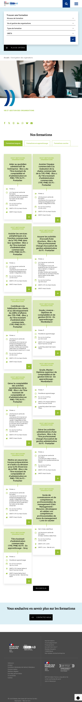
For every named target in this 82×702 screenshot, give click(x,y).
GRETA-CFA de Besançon (15, 69)
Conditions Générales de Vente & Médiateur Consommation (21, 668)
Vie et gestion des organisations (17, 48)
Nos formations (49, 641)
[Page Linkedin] (10, 10)
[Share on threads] (13, 123)
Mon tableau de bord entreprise (55, 653)
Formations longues (13, 143)
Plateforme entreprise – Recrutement (18, 84)
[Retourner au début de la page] (78, 698)
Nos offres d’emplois (13, 115)
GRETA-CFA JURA (12, 63)
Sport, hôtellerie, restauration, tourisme (19, 46)
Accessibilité (12, 675)
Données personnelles (15, 673)
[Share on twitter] (9, 123)
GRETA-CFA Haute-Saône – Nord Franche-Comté (23, 106)
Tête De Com (26, 701)
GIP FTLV (9, 66)
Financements (49, 645)
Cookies (10, 678)
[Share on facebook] (4, 123)
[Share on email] (31, 123)
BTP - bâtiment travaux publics (16, 26)
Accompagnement (51, 643)
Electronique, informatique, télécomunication (21, 32)
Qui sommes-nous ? (13, 101)
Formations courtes (61, 143)
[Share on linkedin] (18, 123)
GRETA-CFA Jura (12, 112)
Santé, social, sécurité (13, 40)
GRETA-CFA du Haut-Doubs (15, 72)
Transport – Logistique (14, 51)
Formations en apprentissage (37, 143)
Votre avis (11, 663)
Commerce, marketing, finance (16, 29)
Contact (10, 665)
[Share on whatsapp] (22, 123)
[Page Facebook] (5, 10)
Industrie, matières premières (16, 37)
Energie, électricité (12, 34)
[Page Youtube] (14, 10)
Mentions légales (13, 671)
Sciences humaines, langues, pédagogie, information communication (29, 43)
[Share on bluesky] (27, 123)
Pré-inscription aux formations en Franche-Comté (23, 81)
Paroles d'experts (50, 649)
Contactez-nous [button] (43, 617)
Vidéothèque (49, 651)
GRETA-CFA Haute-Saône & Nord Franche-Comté (23, 61)
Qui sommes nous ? (51, 647)
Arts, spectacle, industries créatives (18, 23)
